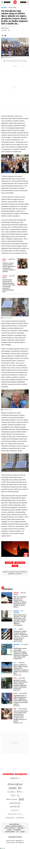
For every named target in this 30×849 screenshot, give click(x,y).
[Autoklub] (15, 802)
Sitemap (22, 832)
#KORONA (9, 562)
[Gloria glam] (18, 795)
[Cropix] (15, 810)
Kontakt (9, 830)
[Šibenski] (20, 817)
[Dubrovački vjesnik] (15, 814)
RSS (17, 832)
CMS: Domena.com (20, 842)
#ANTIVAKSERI (20, 562)
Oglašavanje (17, 830)
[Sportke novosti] (20, 788)
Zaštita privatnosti (10, 828)
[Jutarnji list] (15, 784)
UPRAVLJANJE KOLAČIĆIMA (15, 837)
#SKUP (15, 566)
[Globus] (11, 791)
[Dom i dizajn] (21, 799)
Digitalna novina (9, 832)
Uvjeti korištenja (14, 824)
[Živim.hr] (20, 791)
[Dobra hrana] (12, 799)
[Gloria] (13, 795)
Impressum (21, 828)
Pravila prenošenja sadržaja (14, 826)
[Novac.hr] (15, 806)
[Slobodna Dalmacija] (15, 2)
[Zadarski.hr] (10, 817)
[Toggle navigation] (2, 2)
